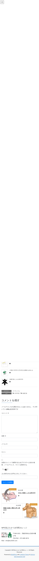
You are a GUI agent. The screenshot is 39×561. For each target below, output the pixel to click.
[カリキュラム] (9, 495)
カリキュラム (16, 391)
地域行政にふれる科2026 (16, 379)
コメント (5, 413)
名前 (4, 436)
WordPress (14, 554)
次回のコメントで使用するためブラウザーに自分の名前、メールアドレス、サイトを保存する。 (18, 464)
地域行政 (24, 393)
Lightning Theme (24, 554)
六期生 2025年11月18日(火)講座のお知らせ (21, 370)
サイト (4, 452)
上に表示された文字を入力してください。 (15, 473)
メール (5, 444)
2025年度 (17, 393)
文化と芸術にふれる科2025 (26, 493)
